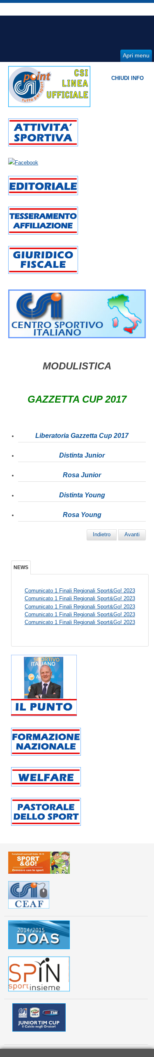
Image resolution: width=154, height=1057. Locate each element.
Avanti (132, 534)
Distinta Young (82, 495)
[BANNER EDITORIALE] (43, 193)
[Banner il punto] (44, 714)
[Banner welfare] (46, 784)
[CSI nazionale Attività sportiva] (43, 144)
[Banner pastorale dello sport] (46, 824)
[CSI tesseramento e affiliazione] (43, 233)
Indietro (101, 534)
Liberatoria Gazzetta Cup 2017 (82, 435)
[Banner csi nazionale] (77, 336)
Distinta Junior (82, 455)
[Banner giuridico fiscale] (43, 272)
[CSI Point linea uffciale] (49, 105)
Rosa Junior (82, 475)
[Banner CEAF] (28, 907)
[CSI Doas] (39, 947)
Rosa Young (82, 514)
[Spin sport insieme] (39, 989)
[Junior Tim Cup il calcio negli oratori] (39, 1030)
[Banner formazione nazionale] (46, 754)
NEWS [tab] (21, 567)
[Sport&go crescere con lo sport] (39, 872)
